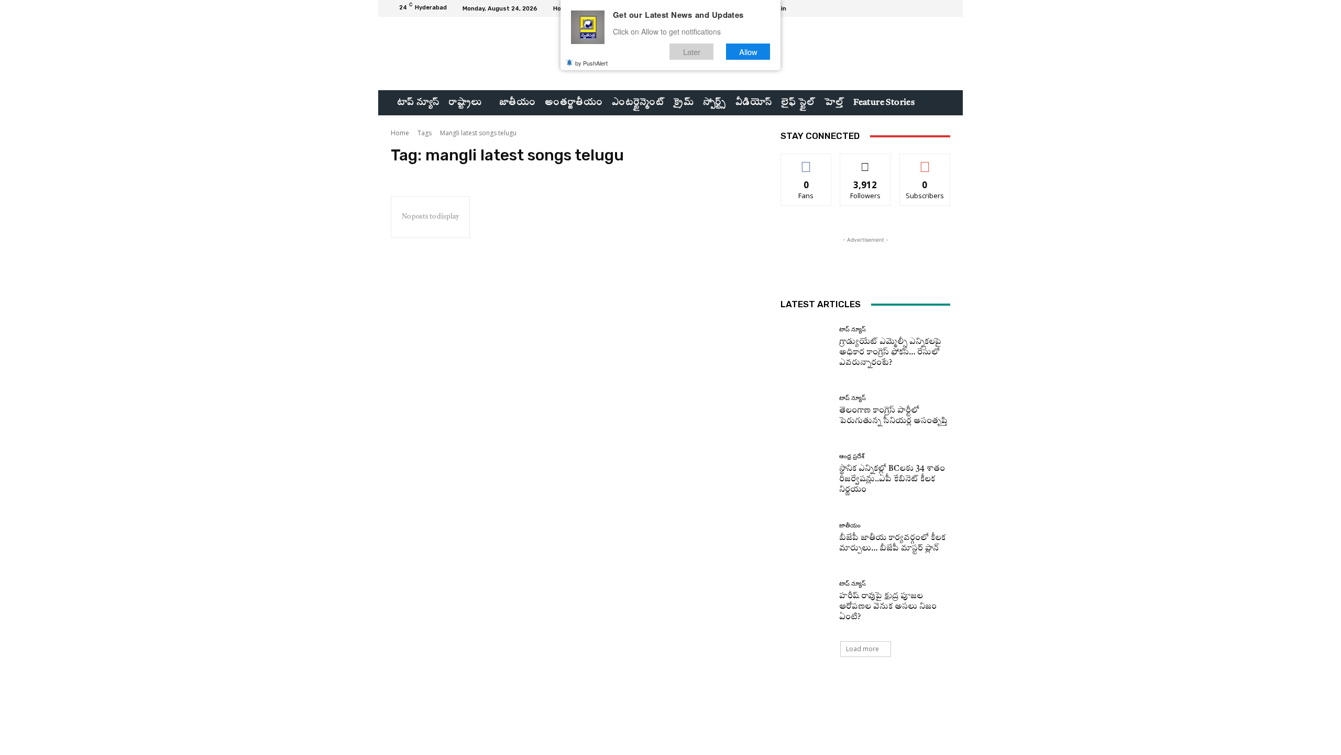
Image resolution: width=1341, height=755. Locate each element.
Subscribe (925, 162)
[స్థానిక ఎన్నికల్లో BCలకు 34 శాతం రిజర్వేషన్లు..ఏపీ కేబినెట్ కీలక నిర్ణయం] (806, 474)
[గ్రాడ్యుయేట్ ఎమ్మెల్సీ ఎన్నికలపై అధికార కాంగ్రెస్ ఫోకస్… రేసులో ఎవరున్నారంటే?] (806, 347)
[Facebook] (906, 8)
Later (691, 51)
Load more (862, 648)
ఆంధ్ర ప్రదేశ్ (851, 456)
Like (806, 162)
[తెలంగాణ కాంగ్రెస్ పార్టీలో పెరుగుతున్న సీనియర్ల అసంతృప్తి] (806, 410)
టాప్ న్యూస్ (852, 329)
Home (400, 132)
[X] (931, 8)
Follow (865, 162)
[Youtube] (944, 8)
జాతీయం (850, 525)
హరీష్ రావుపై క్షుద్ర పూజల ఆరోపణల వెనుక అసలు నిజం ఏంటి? (888, 606)
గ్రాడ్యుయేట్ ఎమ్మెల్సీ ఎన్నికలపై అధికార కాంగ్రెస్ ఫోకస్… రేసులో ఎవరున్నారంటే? (890, 352)
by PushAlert (591, 63)
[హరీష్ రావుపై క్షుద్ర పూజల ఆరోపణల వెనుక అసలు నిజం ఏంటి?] (806, 601)
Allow (748, 51)
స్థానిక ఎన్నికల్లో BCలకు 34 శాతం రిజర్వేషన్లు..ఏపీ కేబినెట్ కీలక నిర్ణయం (892, 479)
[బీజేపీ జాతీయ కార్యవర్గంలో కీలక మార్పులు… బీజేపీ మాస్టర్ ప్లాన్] (806, 538)
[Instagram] (919, 8)
